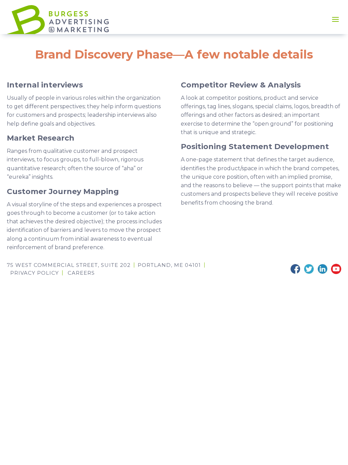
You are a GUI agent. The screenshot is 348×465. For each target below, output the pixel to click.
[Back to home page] (58, 19)
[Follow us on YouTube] (336, 269)
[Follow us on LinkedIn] (322, 269)
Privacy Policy (34, 272)
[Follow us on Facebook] (295, 269)
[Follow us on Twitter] (309, 269)
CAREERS (81, 272)
